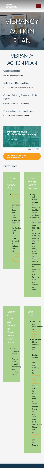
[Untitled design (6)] (22, 127)
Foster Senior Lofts (34, 334)
